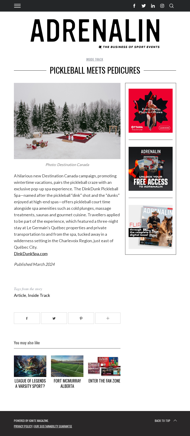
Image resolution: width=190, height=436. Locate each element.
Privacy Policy (23, 426)
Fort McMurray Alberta (67, 383)
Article (20, 295)
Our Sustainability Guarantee (53, 426)
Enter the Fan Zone (104, 381)
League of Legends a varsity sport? (30, 383)
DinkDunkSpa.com (31, 253)
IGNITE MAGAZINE (38, 421)
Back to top (162, 421)
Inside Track (94, 59)
